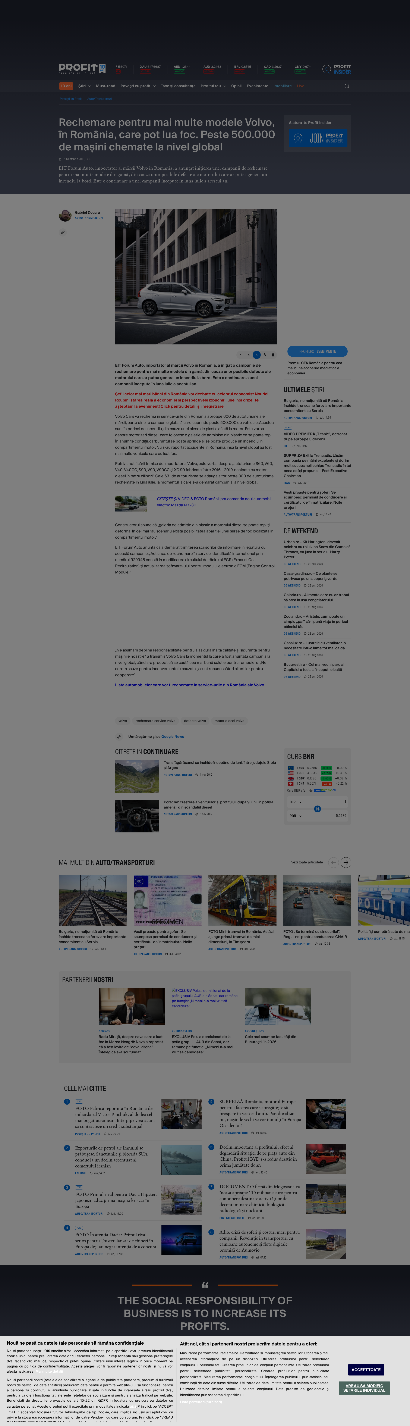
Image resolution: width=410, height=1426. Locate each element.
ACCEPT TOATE (366, 1370)
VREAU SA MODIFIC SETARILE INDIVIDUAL (364, 1388)
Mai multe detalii (49, 1372)
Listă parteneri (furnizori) (201, 1402)
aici (133, 1406)
